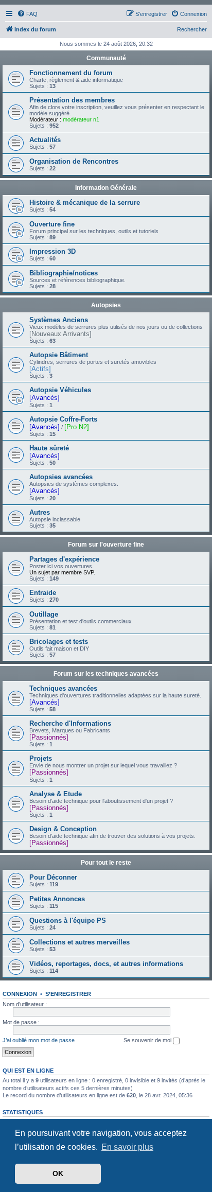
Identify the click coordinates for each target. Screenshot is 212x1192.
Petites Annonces (57, 899)
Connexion (20, 994)
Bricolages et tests (58, 641)
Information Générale (106, 187)
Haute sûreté (49, 448)
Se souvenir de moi (148, 1040)
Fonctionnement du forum (71, 73)
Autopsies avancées (61, 477)
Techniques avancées (63, 688)
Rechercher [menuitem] (192, 29)
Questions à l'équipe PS (67, 920)
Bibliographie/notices (63, 273)
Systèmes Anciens (58, 320)
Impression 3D (52, 251)
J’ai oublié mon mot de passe (39, 1040)
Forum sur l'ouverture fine (106, 544)
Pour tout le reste (106, 862)
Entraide (42, 593)
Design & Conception (63, 829)
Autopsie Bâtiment (58, 355)
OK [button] (57, 1173)
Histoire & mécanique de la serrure (84, 202)
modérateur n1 (81, 119)
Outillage (43, 614)
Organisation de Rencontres (73, 161)
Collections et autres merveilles (79, 942)
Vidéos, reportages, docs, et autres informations (106, 964)
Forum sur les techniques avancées (106, 673)
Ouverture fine (52, 224)
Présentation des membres (72, 100)
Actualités (45, 140)
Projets (40, 758)
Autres (39, 512)
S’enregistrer (68, 994)
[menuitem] (27, 14)
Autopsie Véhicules (60, 390)
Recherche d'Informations (70, 723)
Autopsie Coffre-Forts (63, 419)
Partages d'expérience (64, 559)
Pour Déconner (53, 877)
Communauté (106, 58)
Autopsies (106, 305)
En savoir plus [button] (127, 1147)
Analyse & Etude (55, 794)
